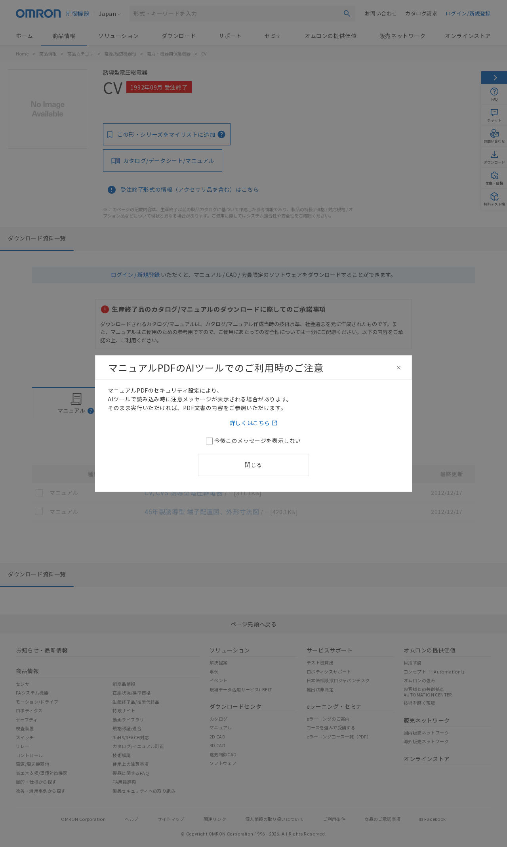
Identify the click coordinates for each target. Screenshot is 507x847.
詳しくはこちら (250, 422)
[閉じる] (399, 367)
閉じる (253, 464)
